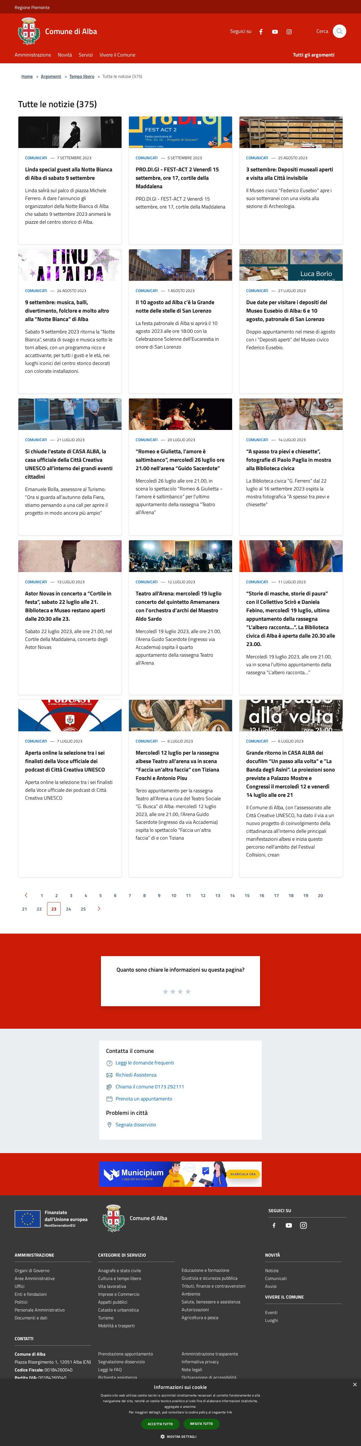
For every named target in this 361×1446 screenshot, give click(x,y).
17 (276, 895)
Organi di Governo (32, 1270)
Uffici (20, 1286)
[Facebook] (258, 31)
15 (247, 895)
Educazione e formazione (205, 1270)
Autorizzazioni (195, 1309)
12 (203, 895)
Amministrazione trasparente (210, 1353)
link (229, 1412)
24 (68, 908)
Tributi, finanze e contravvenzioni (214, 1286)
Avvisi (271, 1286)
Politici (21, 1302)
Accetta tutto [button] (160, 1424)
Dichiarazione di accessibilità (209, 1377)
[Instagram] (286, 31)
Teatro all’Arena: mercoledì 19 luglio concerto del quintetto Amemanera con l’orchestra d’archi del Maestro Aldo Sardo (179, 606)
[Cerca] (339, 31)
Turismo (105, 1317)
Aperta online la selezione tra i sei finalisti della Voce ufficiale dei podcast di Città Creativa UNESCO (65, 761)
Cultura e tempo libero (119, 1278)
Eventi (271, 1312)
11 (188, 895)
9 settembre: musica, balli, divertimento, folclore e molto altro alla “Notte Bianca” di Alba (67, 310)
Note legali (192, 1369)
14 (232, 895)
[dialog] (180, 1412)
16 (261, 895)
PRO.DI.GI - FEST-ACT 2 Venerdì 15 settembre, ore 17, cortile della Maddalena (177, 177)
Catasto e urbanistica (118, 1309)
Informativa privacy (200, 1361)
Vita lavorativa (112, 1286)
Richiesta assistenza (117, 1377)
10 (173, 895)
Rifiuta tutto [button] (201, 1423)
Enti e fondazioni (31, 1294)
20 (320, 895)
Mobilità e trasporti (116, 1325)
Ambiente (191, 1293)
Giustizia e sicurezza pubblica (209, 1278)
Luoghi (271, 1320)
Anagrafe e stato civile (119, 1270)
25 (83, 908)
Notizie (272, 1270)
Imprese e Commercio (118, 1294)
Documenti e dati (31, 1317)
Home (27, 76)
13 (217, 895)
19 (305, 895)
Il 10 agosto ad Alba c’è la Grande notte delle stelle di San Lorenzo (175, 306)
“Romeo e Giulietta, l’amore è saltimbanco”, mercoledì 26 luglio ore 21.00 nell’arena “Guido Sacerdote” (180, 459)
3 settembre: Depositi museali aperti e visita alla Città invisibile (289, 173)
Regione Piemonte (32, 7)
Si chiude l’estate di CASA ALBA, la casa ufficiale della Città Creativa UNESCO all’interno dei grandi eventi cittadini (69, 464)
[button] (180, 1436)
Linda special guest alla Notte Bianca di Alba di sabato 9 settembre (68, 173)
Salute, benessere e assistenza (211, 1301)
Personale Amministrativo (40, 1309)
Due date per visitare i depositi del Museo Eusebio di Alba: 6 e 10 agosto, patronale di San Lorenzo (286, 310)
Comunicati (36, 158)
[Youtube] (272, 31)
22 (39, 908)
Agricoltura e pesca (200, 1317)
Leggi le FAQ (110, 1369)
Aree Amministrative (35, 1278)
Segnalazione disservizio (121, 1361)
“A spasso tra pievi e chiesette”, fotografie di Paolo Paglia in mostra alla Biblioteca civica (288, 459)
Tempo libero (81, 76)
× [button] (355, 1385)
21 (24, 908)
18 (291, 895)
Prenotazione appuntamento (125, 1353)
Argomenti (51, 76)
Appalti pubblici (112, 1302)
